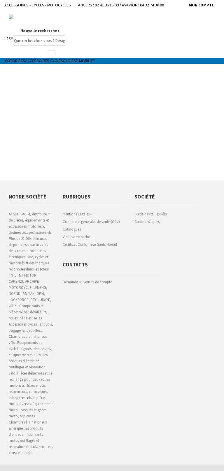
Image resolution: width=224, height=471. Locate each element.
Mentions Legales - (77, 214)
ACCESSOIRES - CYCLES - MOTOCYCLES (37, 5)
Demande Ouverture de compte (87, 282)
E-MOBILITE (85, 60)
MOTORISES (14, 60)
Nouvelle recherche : (39, 30)
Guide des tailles (147, 221)
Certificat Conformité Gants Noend (90, 244)
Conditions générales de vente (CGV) (91, 221)
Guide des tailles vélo (150, 214)
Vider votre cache (76, 236)
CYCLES (69, 60)
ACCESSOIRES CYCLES (44, 60)
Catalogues (72, 229)
